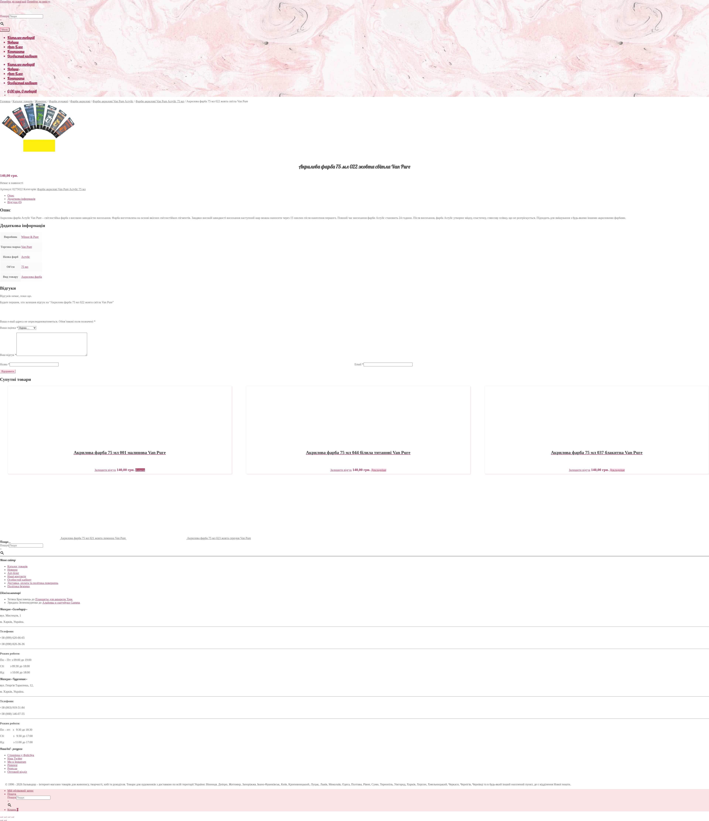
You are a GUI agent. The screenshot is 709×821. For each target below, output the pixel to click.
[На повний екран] (5, 816)
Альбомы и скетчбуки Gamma (61, 602)
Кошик (12, 809)
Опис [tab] (10, 195)
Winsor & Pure (30, 236)
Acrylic (25, 256)
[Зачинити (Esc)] (12, 816)
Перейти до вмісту (38, 1)
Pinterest (12, 765)
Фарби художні (58, 101)
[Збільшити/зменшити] (1, 816)
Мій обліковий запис (20, 790)
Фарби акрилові (80, 101)
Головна (5, 101)
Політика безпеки (18, 586)
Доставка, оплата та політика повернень (32, 583)
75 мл (24, 266)
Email (359, 364)
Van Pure (26, 246)
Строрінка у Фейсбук (20, 755)
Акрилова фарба (31, 276)
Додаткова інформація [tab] (21, 198)
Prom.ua (12, 768)
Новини (12, 42)
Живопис (41, 101)
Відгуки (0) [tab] (14, 202)
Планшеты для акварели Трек (54, 599)
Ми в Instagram (16, 761)
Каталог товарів (21, 37)
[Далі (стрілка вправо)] (5, 820)
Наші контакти (16, 576)
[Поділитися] (8, 816)
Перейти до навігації (13, 1)
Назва (5, 364)
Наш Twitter (14, 758)
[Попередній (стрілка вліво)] (1, 820)
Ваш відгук (8, 354)
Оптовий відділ (17, 771)
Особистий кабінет (22, 56)
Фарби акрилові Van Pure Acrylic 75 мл (160, 101)
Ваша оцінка (9, 327)
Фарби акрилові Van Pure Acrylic (113, 101)
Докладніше (378, 470)
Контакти (15, 51)
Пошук (4, 16)
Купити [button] (140, 470)
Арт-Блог (15, 47)
